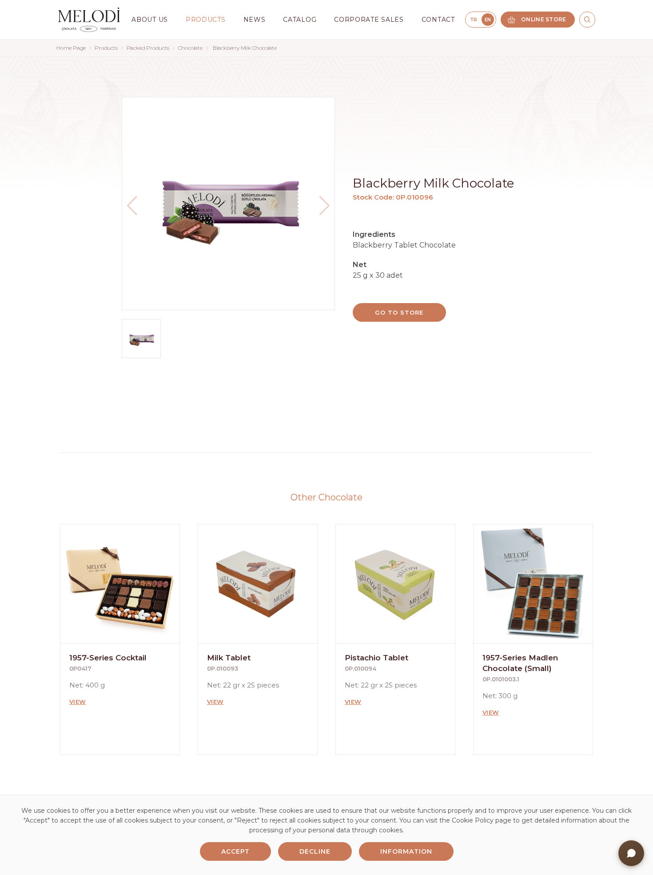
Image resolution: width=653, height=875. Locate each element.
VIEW (77, 701)
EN (488, 20)
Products (106, 47)
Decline (314, 851)
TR (474, 20)
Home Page (71, 47)
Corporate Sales (369, 20)
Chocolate (190, 47)
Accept (235, 851)
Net (359, 264)
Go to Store (399, 312)
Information (406, 851)
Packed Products (148, 47)
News (254, 20)
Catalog (299, 20)
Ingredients (374, 234)
